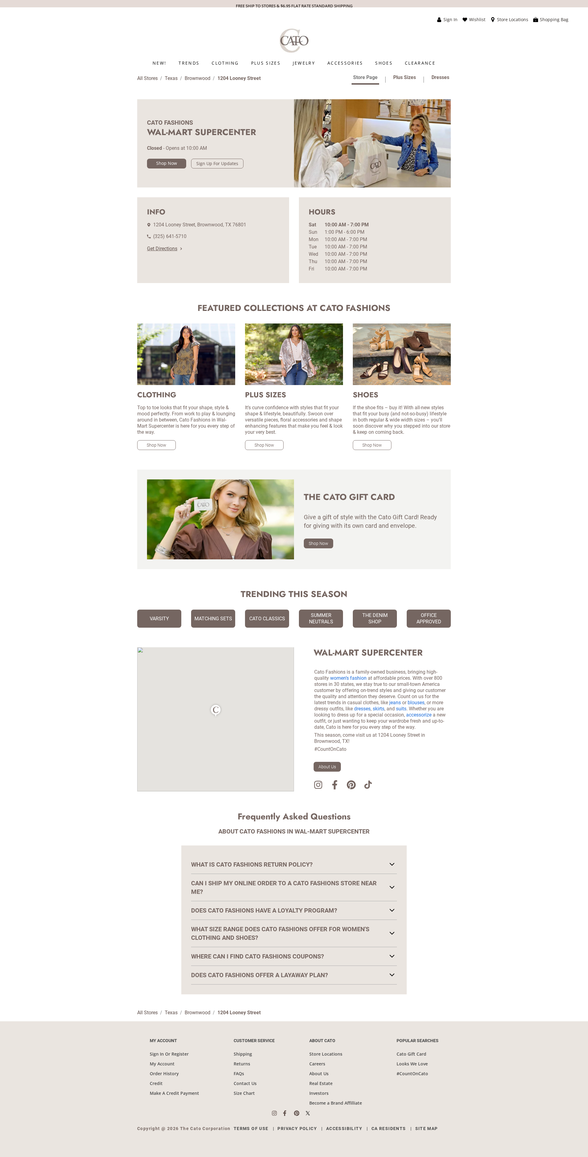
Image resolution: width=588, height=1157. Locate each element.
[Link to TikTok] (367, 786)
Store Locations (325, 1054)
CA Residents (388, 1128)
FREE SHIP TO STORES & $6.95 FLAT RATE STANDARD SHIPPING (294, 6)
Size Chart (244, 1093)
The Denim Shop (375, 618)
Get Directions (162, 248)
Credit (156, 1083)
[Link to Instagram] (318, 786)
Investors (319, 1093)
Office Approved (429, 618)
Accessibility (344, 1128)
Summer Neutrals (321, 618)
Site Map (426, 1128)
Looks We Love (412, 1064)
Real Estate (321, 1083)
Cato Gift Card (411, 1054)
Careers (317, 1064)
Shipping (243, 1054)
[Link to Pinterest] (351, 786)
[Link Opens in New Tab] (277, 1113)
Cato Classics (267, 619)
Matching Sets (213, 619)
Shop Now (166, 163)
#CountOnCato (412, 1073)
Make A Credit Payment (174, 1093)
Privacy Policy (297, 1128)
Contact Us (245, 1083)
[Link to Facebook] (334, 786)
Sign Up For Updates (217, 163)
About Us (327, 766)
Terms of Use (251, 1128)
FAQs (239, 1073)
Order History (164, 1073)
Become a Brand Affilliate (335, 1103)
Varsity (159, 619)
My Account (162, 1064)
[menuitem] (159, 63)
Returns (242, 1064)
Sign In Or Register (169, 1054)
